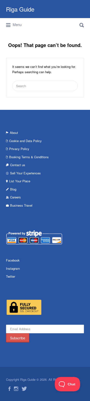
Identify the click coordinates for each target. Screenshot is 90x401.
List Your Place (19, 181)
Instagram (13, 268)
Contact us (17, 165)
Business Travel (21, 205)
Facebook (13, 260)
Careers (15, 197)
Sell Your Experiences (25, 173)
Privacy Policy (19, 148)
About (14, 132)
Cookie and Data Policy (25, 140)
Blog (13, 189)
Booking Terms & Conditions (29, 157)
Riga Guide (20, 9)
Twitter (10, 276)
